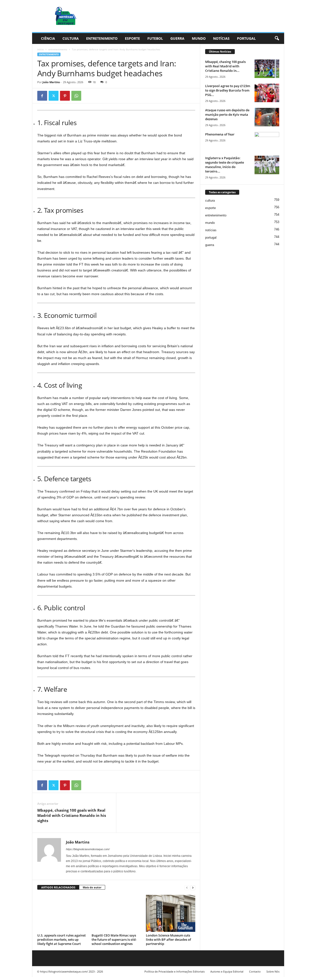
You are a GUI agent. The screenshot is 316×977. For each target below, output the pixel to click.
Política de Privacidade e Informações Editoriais (174, 971)
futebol (155, 38)
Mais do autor (92, 887)
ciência (48, 38)
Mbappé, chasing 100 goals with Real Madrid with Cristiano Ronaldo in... (225, 66)
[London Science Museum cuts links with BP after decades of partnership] (170, 913)
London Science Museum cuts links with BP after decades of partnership (168, 939)
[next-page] (192, 887)
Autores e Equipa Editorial (226, 971)
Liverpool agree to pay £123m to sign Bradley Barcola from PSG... (227, 90)
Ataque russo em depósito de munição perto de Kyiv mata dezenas (227, 114)
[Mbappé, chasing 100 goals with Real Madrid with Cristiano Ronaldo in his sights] (267, 68)
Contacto (255, 971)
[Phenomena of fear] (267, 141)
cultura (70, 38)
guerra (177, 38)
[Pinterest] (65, 96)
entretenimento (102, 38)
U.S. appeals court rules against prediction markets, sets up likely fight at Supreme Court (61, 939)
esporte (132, 38)
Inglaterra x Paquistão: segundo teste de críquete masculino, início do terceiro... (224, 164)
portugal (246, 38)
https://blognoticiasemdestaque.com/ (88, 849)
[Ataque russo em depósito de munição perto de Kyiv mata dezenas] (267, 117)
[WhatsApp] (76, 96)
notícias (221, 38)
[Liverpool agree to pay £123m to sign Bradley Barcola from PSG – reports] (267, 93)
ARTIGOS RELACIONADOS (58, 887)
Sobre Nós (272, 971)
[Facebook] (42, 96)
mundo (199, 38)
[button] (276, 38)
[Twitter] (54, 96)
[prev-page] (186, 887)
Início (40, 49)
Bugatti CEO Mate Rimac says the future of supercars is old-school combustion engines (114, 939)
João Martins (51, 82)
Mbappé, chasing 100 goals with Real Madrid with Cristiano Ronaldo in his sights (71, 815)
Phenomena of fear (220, 134)
